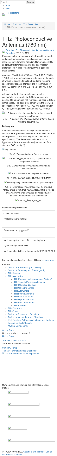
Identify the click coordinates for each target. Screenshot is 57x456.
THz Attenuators (21, 290)
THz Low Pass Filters (23, 296)
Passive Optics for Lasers (20, 322)
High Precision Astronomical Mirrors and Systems (31, 319)
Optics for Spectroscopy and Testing (25, 267)
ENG (8, 8)
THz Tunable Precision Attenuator (29, 281)
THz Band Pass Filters (24, 302)
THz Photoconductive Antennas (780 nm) (33, 279)
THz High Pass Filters (24, 299)
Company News (9, 347)
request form (48, 260)
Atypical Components (18, 325)
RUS (8, 5)
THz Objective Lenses (24, 287)
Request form (13, 12)
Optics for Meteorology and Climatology (26, 317)
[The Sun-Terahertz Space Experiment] (28, 368)
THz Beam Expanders (24, 293)
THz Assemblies (15, 276)
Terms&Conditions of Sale (14, 340)
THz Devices (14, 273)
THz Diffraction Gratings (25, 284)
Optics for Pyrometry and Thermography (26, 270)
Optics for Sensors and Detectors (23, 314)
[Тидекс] (3, 15)
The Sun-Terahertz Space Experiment (19, 350)
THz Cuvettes (20, 305)
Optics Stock (8, 330)
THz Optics (13, 311)
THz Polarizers (15, 308)
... (31, 343)
